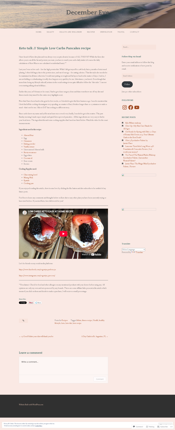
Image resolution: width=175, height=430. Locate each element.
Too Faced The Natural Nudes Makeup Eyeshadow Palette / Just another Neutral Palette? (139, 158)
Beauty (50, 32)
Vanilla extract (29, 147)
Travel (121, 32)
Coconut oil (28, 158)
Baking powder (29, 144)
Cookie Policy (38, 426)
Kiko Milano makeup (133, 123)
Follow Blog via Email (131, 57)
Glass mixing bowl (30, 175)
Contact (134, 32)
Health (95, 320)
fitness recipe (87, 320)
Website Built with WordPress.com (31, 404)
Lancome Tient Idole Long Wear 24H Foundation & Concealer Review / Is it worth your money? (138, 149)
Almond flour (29, 135)
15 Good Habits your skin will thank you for (37, 336)
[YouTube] (137, 107)
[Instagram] (125, 107)
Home (38, 32)
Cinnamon (28, 141)
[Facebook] (131, 107)
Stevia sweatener (30, 152)
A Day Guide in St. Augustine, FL (93, 336)
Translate (139, 252)
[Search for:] (139, 47)
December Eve (87, 12)
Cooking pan (28, 183)
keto (63, 323)
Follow (127, 84)
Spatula (26, 180)
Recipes (91, 32)
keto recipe (77, 323)
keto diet (69, 323)
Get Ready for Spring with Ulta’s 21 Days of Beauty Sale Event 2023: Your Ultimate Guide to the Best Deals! (139, 135)
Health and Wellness (70, 32)
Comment (100, 379)
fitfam (79, 320)
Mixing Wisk (28, 177)
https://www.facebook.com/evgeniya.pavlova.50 (37, 269)
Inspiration (106, 32)
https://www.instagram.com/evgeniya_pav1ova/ (37, 275)
